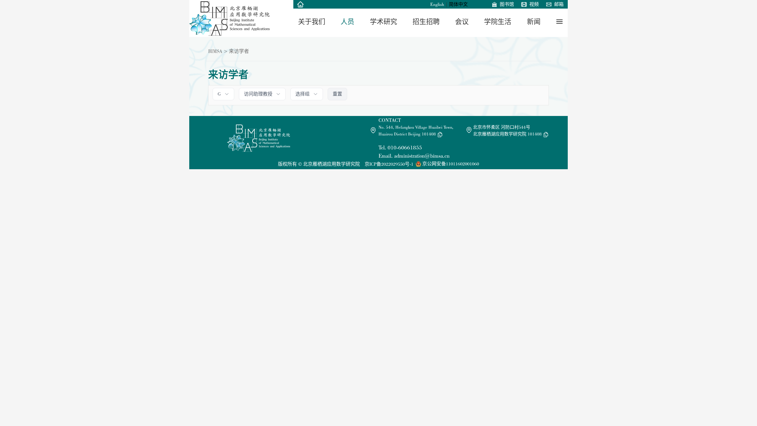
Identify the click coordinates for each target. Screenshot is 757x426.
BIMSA (215, 51)
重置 (337, 94)
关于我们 (311, 21)
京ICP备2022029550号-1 (389, 164)
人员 (347, 21)
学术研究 (383, 21)
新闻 (534, 21)
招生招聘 (426, 21)
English (437, 4)
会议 (462, 21)
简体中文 (458, 4)
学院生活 (497, 21)
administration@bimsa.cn (421, 155)
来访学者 (239, 51)
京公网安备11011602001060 (450, 164)
